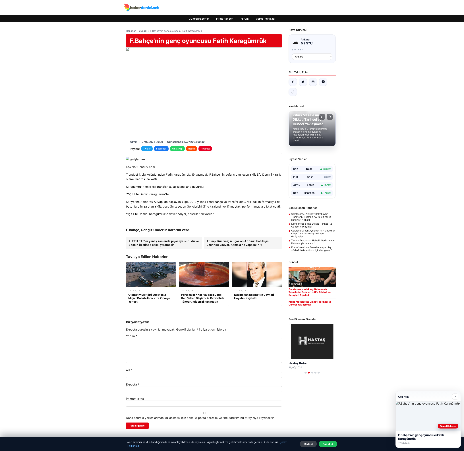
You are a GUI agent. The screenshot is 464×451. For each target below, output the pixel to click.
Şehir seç (298, 49)
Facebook (161, 148)
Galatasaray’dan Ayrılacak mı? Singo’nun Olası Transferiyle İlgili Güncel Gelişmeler (313, 233)
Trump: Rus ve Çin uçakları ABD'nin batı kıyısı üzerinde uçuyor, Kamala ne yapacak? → (238, 243)
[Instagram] (313, 82)
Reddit (191, 148)
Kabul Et (328, 443)
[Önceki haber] (322, 117)
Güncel (143, 30)
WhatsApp (177, 148)
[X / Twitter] (303, 82)
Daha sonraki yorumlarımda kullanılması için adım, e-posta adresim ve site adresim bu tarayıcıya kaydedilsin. (200, 418)
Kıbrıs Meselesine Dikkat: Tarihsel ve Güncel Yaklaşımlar (311, 225)
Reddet (308, 443)
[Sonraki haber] (330, 117)
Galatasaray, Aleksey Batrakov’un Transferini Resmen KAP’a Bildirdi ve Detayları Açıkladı (311, 216)
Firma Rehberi (224, 18)
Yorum (131, 336)
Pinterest (205, 148)
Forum (245, 18)
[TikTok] (293, 92)
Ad (129, 370)
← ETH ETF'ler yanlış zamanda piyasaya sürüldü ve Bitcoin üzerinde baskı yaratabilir (164, 243)
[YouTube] (323, 82)
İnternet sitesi (135, 399)
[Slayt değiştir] (305, 373)
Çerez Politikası (265, 18)
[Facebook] (293, 82)
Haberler (131, 30)
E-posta (132, 384)
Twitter (146, 148)
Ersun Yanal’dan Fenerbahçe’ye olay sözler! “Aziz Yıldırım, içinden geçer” (311, 249)
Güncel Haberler (199, 18)
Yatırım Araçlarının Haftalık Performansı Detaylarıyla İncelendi (313, 242)
